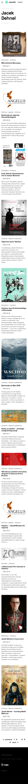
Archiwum (4, 770)
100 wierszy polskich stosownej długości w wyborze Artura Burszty (13, 474)
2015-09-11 (6, 66)
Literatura (13, 60)
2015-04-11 (6, 433)
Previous (8, 739)
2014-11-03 (6, 716)
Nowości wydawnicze (15, 238)
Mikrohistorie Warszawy (11, 63)
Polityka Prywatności (17, 759)
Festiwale (4, 563)
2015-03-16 (6, 530)
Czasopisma (5, 170)
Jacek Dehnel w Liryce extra (12, 639)
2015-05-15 (6, 388)
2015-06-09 (6, 313)
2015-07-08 (6, 245)
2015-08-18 (6, 178)
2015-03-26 (6, 478)
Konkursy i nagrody (7, 112)
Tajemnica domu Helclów (11, 242)
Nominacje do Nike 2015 (10, 385)
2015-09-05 (6, 120)
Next (14, 742)
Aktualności (5, 60)
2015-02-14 (6, 642)
